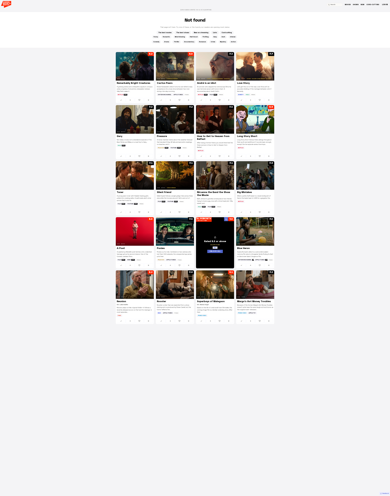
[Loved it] (139, 100)
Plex (213, 94)
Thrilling (205, 37)
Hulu (247, 94)
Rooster (161, 301)
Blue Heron (243, 248)
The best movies (165, 32)
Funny (156, 37)
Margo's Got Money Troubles (254, 301)
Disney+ (241, 94)
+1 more (187, 94)
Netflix (122, 94)
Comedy (156, 42)
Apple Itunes (178, 94)
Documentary (189, 42)
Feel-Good (194, 37)
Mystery (223, 42)
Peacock (163, 148)
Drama (166, 42)
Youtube (175, 148)
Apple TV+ (252, 313)
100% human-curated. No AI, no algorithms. (196, 10)
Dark (223, 37)
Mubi (130, 260)
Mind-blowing (180, 37)
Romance (202, 42)
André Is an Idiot (206, 83)
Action (233, 42)
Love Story (243, 83)
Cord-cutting (372, 4)
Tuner (120, 192)
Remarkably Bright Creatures (133, 83)
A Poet (121, 248)
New (362, 4)
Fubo (119, 315)
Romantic (166, 37)
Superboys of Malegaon (211, 301)
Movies (348, 4)
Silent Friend (164, 192)
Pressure (162, 136)
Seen (121, 100)
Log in (385, 4)
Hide (148, 100)
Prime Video (202, 315)
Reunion (121, 301)
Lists (215, 32)
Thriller (176, 42)
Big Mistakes (244, 192)
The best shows (182, 32)
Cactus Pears (164, 83)
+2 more (184, 147)
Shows (356, 4)
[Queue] (130, 100)
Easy (215, 37)
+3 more (221, 94)
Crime (213, 42)
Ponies (161, 248)
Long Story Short (247, 136)
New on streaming (201, 32)
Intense (232, 37)
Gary (119, 136)
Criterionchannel (164, 94)
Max (159, 313)
